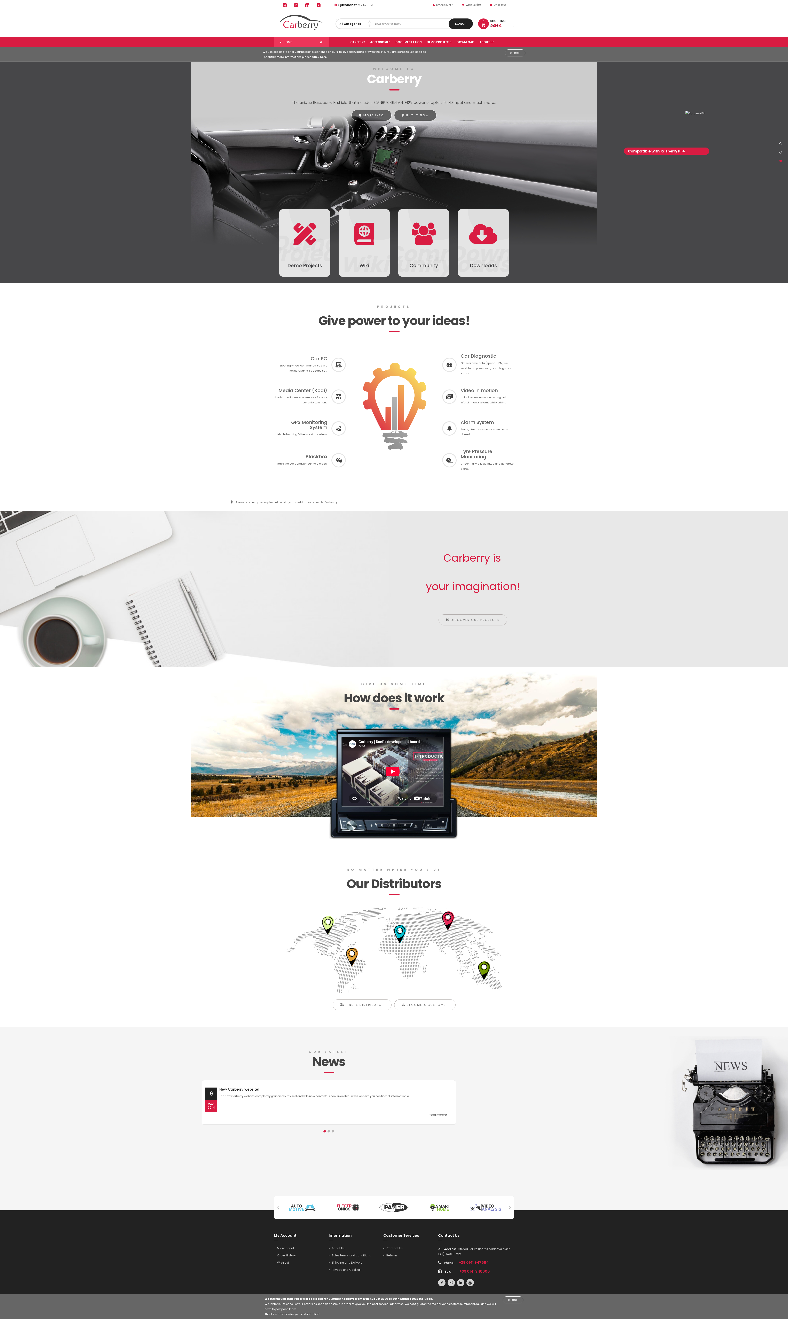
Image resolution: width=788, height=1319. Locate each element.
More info (373, 115)
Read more (436, 1115)
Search (460, 24)
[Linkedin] (307, 5)
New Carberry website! (239, 1089)
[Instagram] (296, 5)
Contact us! (355, 5)
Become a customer (426, 1005)
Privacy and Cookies (346, 1270)
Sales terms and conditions (351, 1255)
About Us (338, 1248)
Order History (286, 1255)
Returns (391, 1255)
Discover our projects (474, 620)
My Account (285, 1248)
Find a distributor (364, 1005)
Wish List (283, 1263)
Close (515, 53)
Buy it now (417, 115)
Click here (319, 57)
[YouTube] (318, 5)
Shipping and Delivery (347, 1263)
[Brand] (302, 1207)
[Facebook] (284, 5)
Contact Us (394, 1248)
